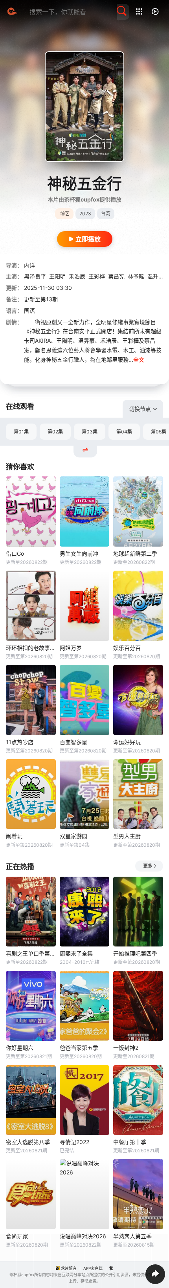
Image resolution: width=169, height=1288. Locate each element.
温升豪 (155, 276)
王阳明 (57, 276)
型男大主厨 (127, 836)
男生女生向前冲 (79, 553)
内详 (29, 265)
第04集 (124, 432)
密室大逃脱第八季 (28, 1142)
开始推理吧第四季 (135, 953)
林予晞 (136, 276)
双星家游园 (73, 836)
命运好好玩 (127, 742)
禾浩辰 (77, 276)
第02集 (55, 432)
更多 (147, 866)
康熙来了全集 (76, 953)
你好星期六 (19, 1047)
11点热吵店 (19, 742)
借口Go (15, 553)
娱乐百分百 (127, 647)
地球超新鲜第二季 (135, 553)
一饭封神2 (125, 1047)
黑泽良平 (35, 276)
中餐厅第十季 (129, 1142)
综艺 (65, 214)
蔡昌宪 (116, 276)
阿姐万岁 (71, 647)
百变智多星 (73, 742)
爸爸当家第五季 (79, 1047)
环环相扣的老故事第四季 (31, 647)
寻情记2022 (74, 1142)
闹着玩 (14, 836)
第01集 (21, 432)
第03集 (89, 432)
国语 (29, 310)
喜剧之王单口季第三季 (31, 953)
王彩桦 (96, 276)
